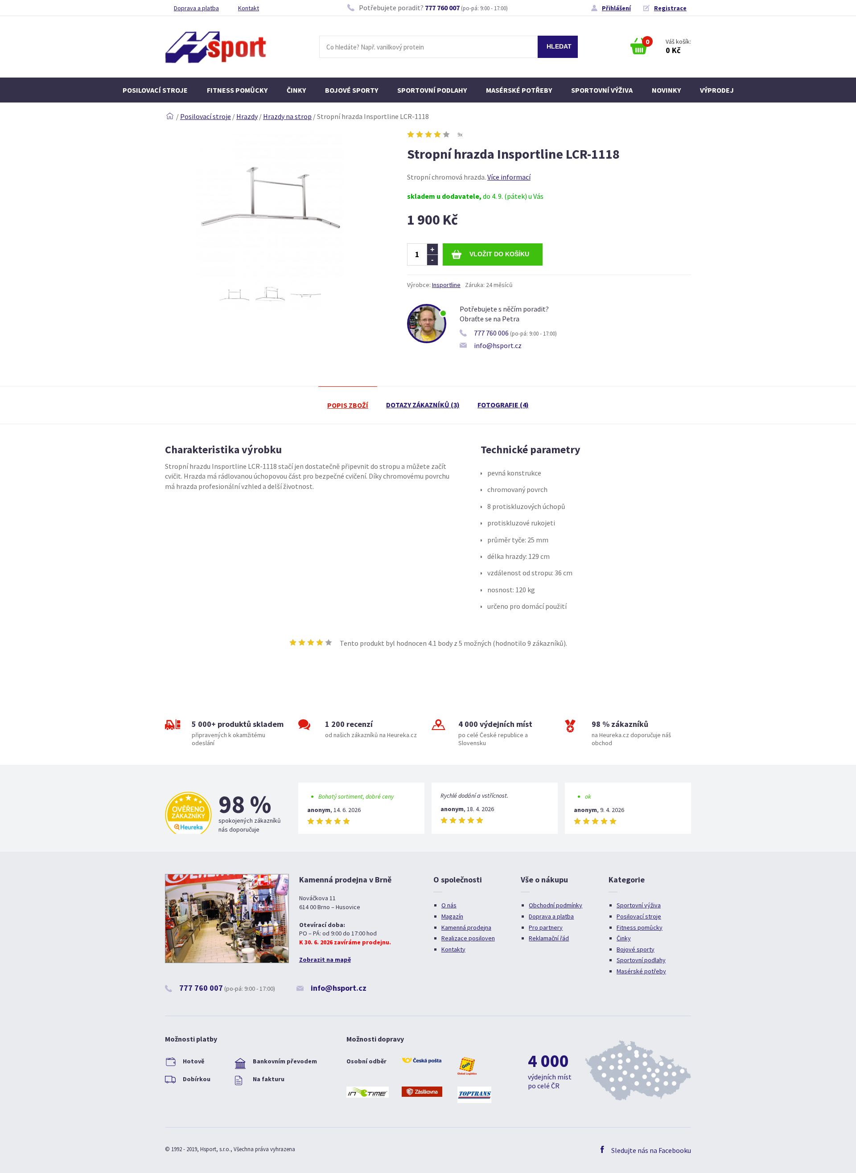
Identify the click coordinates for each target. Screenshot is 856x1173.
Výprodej (717, 90)
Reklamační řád (549, 938)
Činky (296, 90)
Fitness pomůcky (237, 90)
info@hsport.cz (498, 345)
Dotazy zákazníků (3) (423, 404)
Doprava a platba (196, 8)
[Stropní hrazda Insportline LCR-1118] (270, 274)
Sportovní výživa (602, 90)
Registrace (670, 8)
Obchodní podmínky (555, 905)
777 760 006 (491, 332)
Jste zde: (170, 116)
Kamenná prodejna (466, 927)
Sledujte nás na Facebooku (651, 1150)
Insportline (446, 285)
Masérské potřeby (519, 90)
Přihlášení (616, 8)
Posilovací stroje (155, 90)
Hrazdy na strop (287, 116)
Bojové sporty (351, 90)
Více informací (509, 176)
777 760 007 (442, 7)
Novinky (666, 90)
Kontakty (453, 949)
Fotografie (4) (503, 404)
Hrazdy (247, 116)
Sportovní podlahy (432, 90)
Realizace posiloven (468, 938)
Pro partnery (546, 927)
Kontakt (248, 8)
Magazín (452, 916)
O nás (449, 905)
